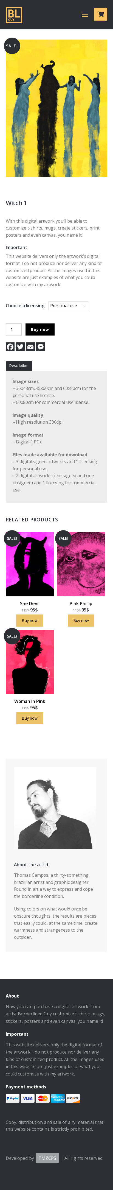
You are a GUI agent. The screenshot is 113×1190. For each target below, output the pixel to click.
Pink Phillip (81, 603)
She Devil (29, 603)
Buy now (40, 329)
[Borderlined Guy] (14, 20)
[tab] (19, 366)
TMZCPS (47, 1158)
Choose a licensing (25, 306)
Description (19, 365)
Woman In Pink (29, 701)
